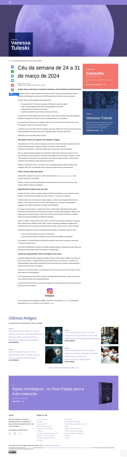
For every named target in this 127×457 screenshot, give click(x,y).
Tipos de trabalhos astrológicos (74, 431)
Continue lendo (93, 84)
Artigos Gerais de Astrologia (73, 428)
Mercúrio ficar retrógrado (64, 176)
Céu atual (40, 440)
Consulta (95, 73)
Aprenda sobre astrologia (72, 421)
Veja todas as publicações (62, 368)
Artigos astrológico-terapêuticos (74, 433)
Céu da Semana (42, 419)
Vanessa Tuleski (25, 83)
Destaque (67, 435)
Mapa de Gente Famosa (44, 426)
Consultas (40, 421)
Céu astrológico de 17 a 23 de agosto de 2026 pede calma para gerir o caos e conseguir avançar (82, 336)
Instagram (66, 300)
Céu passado (69, 419)
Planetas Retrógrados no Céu (46, 438)
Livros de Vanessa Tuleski (45, 428)
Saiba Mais (16, 401)
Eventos (67, 438)
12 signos (40, 431)
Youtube (51, 303)
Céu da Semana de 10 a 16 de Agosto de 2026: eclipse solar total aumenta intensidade (24, 355)
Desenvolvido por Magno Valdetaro (51, 445)
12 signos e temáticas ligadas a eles (48, 433)
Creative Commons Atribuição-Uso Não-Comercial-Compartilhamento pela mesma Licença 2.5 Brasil (67, 447)
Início (10, 61)
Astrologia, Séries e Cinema (45, 435)
